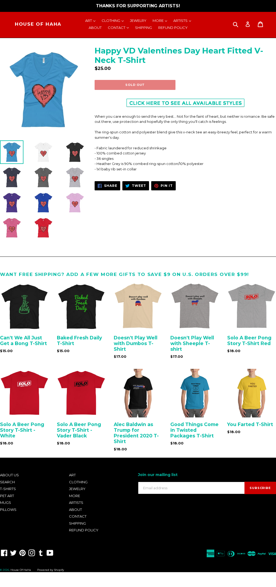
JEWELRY (138, 20)
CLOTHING (114, 20)
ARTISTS (183, 20)
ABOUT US (9, 475)
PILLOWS (8, 509)
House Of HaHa (38, 24)
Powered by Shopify (50, 570)
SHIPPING (143, 27)
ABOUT (95, 27)
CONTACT (120, 27)
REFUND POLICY (173, 27)
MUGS (5, 502)
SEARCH (7, 482)
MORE (161, 20)
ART (91, 20)
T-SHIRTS (8, 489)
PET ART (7, 496)
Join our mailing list (158, 475)
